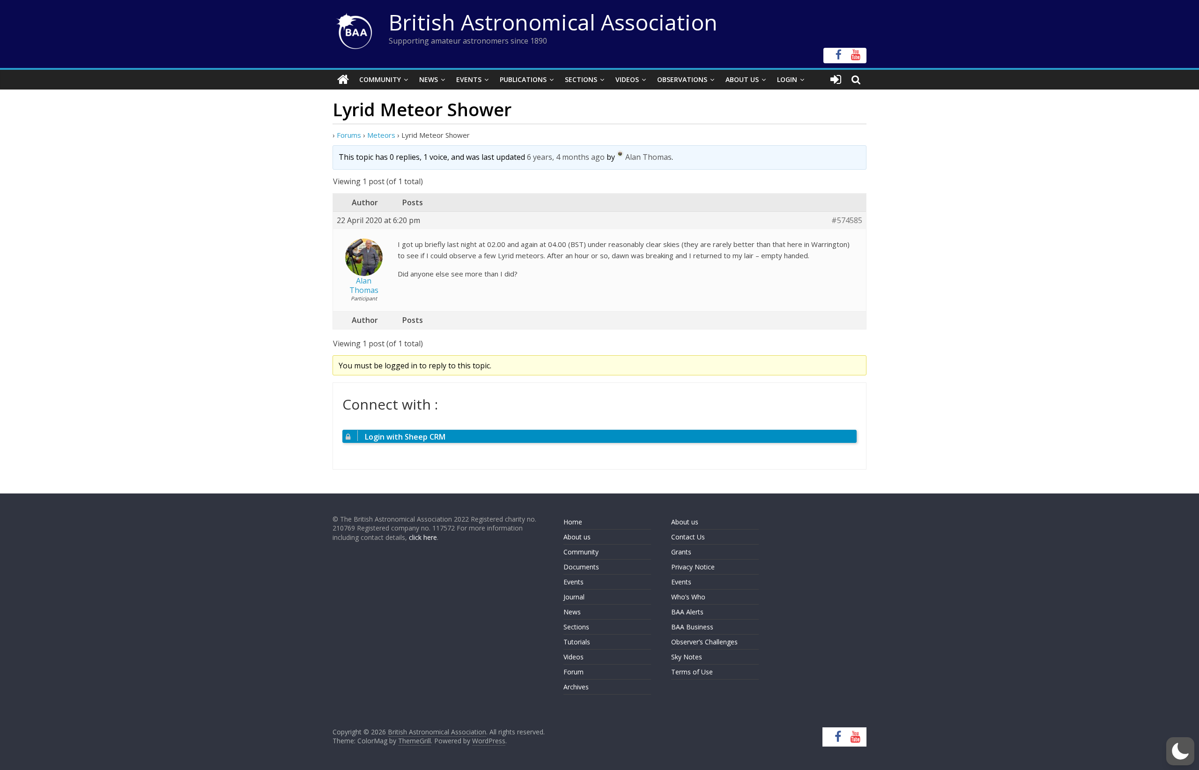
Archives (576, 686)
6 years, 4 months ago (566, 157)
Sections (581, 79)
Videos (627, 79)
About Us (742, 79)
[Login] (836, 80)
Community (380, 79)
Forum (573, 671)
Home (572, 521)
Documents (581, 566)
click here (423, 537)
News (428, 79)
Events (468, 79)
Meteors (381, 135)
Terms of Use (692, 671)
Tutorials (576, 641)
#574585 (846, 220)
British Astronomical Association (553, 22)
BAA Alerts (687, 611)
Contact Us (688, 536)
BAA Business (692, 626)
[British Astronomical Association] (343, 80)
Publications (523, 79)
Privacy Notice (693, 566)
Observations (682, 79)
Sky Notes (686, 656)
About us (577, 536)
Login (787, 79)
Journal (574, 596)
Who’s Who (688, 596)
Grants (681, 551)
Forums (349, 135)
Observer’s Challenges (704, 641)
